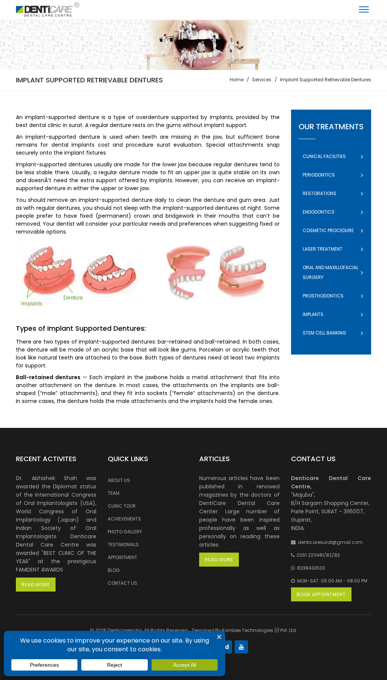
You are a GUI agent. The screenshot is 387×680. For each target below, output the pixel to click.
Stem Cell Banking (324, 333)
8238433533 (310, 568)
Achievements (124, 519)
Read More (36, 584)
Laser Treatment (322, 249)
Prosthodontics (323, 296)
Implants (313, 314)
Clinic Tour (122, 506)
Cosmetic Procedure (328, 230)
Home (236, 79)
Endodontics (318, 212)
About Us (119, 480)
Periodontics (319, 175)
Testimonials (123, 544)
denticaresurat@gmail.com (329, 542)
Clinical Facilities (324, 156)
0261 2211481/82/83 (317, 555)
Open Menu (364, 11)
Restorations (319, 193)
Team (113, 493)
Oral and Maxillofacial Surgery (330, 272)
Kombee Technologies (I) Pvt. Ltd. (259, 630)
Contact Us (122, 583)
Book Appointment (321, 594)
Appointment (122, 557)
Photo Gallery (125, 531)
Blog (114, 570)
